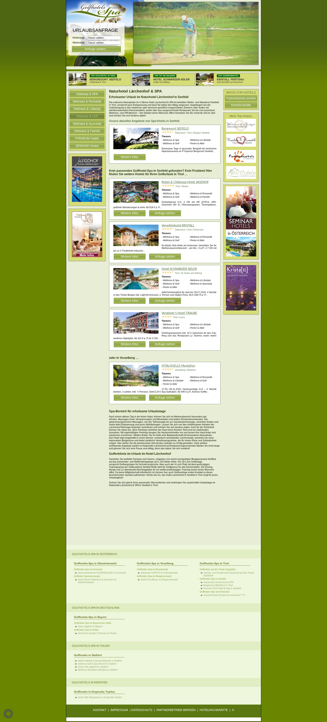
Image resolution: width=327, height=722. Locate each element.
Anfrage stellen (165, 213)
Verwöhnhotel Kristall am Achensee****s (224, 595)
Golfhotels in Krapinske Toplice (94, 691)
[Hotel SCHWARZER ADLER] (137, 290)
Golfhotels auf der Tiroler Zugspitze (218, 569)
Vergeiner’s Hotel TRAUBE (179, 313)
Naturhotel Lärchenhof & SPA (218, 582)
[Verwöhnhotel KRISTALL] (137, 246)
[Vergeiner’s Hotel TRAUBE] (137, 334)
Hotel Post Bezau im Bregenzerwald (159, 579)
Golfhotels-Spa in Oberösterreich (95, 563)
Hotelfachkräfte (241, 105)
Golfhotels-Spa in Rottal (86, 630)
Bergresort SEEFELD (175, 129)
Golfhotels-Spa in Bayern (90, 617)
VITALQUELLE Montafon (178, 366)
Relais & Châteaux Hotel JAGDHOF (185, 182)
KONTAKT (99, 710)
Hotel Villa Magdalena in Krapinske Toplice (100, 697)
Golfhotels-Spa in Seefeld (213, 579)
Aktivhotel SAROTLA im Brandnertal (159, 572)
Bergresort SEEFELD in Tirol (218, 585)
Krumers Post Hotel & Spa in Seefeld (222, 588)
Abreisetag (79, 42)
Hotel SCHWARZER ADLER (179, 269)
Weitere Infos (129, 157)
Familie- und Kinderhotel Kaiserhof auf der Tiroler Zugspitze (228, 574)
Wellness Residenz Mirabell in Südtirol (98, 670)
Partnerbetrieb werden (241, 98)
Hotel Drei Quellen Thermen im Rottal (97, 633)
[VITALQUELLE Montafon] (137, 387)
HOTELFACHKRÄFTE (214, 710)
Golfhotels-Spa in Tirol (214, 563)
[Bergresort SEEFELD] (137, 149)
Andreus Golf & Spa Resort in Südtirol (97, 663)
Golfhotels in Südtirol (88, 655)
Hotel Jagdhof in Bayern (90, 626)
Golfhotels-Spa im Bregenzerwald (154, 576)
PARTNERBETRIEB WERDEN (175, 710)
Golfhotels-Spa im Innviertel (88, 569)
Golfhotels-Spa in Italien (91, 645)
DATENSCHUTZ (141, 710)
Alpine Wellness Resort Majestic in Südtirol (100, 660)
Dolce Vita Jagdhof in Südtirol (93, 667)
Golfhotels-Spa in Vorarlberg (155, 563)
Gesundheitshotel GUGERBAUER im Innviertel (102, 572)
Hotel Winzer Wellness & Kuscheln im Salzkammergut (97, 581)
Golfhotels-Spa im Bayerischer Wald (92, 623)
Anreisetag (79, 37)
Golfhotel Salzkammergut (87, 576)
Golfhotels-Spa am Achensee (215, 591)
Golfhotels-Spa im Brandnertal (152, 569)
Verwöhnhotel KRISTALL (178, 225)
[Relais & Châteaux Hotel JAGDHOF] (137, 203)
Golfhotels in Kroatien (89, 682)
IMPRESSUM (119, 710)
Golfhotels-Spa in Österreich (94, 554)
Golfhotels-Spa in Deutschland (95, 607)
